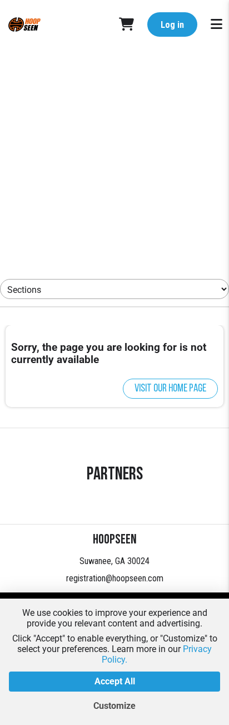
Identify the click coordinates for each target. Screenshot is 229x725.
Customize (114, 705)
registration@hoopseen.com (114, 578)
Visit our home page (170, 388)
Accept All (114, 681)
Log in (172, 24)
